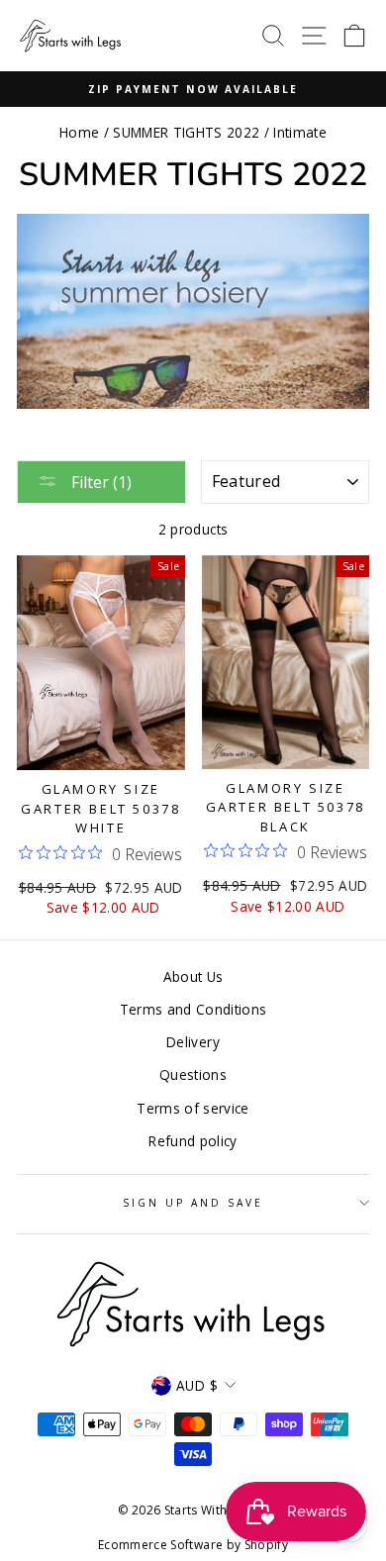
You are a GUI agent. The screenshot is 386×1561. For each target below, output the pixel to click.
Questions (193, 1074)
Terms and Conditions (193, 1009)
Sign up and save (193, 1203)
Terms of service (192, 1108)
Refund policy (192, 1140)
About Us (193, 976)
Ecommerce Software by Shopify (193, 1544)
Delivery (193, 1041)
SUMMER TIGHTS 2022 (186, 132)
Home (79, 132)
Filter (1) (99, 482)
